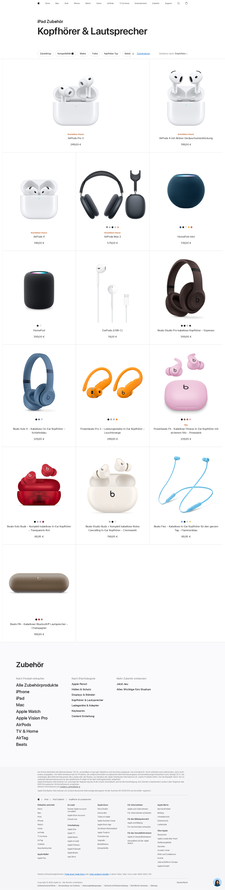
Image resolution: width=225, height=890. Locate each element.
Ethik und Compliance (167, 854)
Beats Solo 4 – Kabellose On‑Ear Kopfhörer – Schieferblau (39, 430)
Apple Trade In (104, 832)
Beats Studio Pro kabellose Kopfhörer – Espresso (186, 330)
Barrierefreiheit (164, 809)
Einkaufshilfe (103, 848)
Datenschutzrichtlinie (46, 886)
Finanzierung (103, 836)
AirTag (40, 840)
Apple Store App (104, 825)
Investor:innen (164, 850)
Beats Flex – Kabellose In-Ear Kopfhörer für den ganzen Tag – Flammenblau (186, 528)
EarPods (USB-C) (112, 330)
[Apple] (39, 799)
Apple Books (73, 853)
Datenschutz (163, 821)
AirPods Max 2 (112, 236)
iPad (46, 799)
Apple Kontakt (163, 866)
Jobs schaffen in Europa (168, 862)
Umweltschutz (163, 817)
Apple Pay (42, 858)
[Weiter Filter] (133, 54)
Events (160, 858)
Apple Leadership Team (167, 839)
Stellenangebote (164, 842)
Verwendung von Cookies (69, 886)
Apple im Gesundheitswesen (139, 837)
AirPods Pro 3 (76, 138)
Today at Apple (104, 817)
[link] (217, 882)
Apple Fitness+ (74, 845)
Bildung (161, 813)
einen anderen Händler (99, 874)
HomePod (39, 330)
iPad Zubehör (58, 799)
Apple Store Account (76, 815)
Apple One (72, 829)
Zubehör (41, 844)
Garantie (161, 846)
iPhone (40, 821)
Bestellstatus (103, 844)
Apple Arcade (73, 841)
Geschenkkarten (45, 848)
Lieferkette (162, 825)
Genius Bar (102, 813)
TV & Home (42, 836)
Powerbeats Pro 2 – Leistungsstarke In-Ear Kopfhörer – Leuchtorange (112, 430)
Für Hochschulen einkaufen (139, 827)
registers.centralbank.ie (70, 787)
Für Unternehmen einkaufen (139, 813)
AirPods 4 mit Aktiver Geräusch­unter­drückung (186, 138)
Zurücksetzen (143, 53)
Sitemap (153, 886)
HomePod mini (186, 236)
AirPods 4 (39, 236)
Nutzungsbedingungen (91, 886)
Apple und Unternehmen (138, 809)
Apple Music (73, 837)
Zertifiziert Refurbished (107, 829)
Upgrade (101, 840)
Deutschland (182, 882)
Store (40, 809)
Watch (40, 825)
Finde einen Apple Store (75, 874)
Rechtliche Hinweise (139, 886)
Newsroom (162, 835)
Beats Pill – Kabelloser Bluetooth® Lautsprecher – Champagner (39, 626)
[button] (178, 3)
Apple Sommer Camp (106, 821)
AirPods (41, 832)
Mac (39, 813)
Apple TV (71, 833)
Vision (40, 829)
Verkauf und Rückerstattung (116, 886)
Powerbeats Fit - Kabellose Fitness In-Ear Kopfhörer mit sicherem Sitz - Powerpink (186, 430)
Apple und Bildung (135, 823)
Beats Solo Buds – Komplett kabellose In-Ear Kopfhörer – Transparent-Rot (39, 528)
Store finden (103, 809)
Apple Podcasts (74, 849)
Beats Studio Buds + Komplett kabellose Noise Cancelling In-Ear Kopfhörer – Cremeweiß (113, 528)
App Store (72, 857)
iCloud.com (72, 819)
